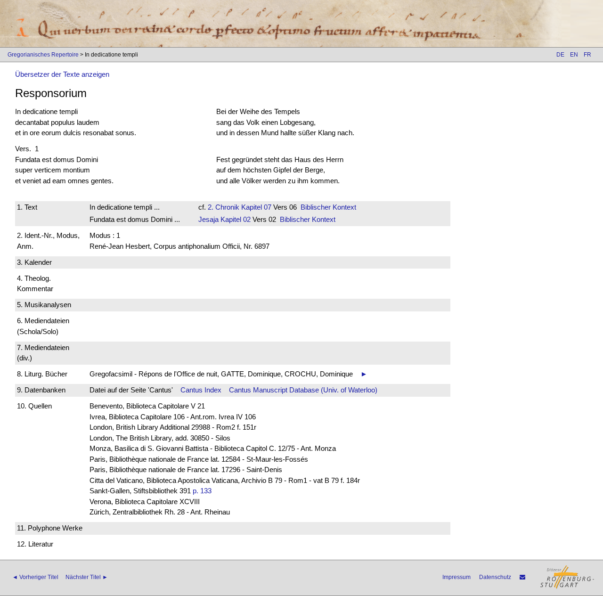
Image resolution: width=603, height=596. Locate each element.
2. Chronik (223, 207)
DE (560, 54)
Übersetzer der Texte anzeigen (62, 74)
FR (587, 54)
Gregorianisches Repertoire (43, 54)
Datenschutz (495, 577)
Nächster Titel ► (86, 577)
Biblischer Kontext (328, 207)
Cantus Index (200, 390)
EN (574, 54)
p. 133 (202, 491)
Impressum (456, 577)
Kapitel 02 (235, 219)
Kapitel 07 (255, 207)
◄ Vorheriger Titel (35, 577)
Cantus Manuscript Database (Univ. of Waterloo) (303, 390)
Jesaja (208, 219)
